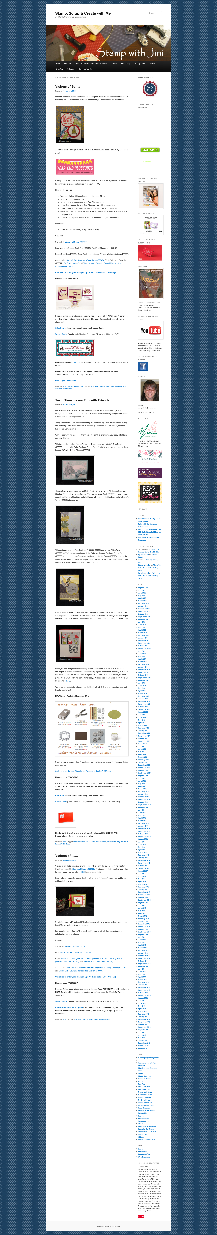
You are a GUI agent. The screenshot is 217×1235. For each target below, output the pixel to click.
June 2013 (142, 1003)
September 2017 (144, 868)
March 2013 (142, 1011)
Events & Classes (145, 1079)
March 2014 (142, 979)
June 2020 (142, 781)
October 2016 (143, 897)
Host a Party (125, 63)
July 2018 (141, 842)
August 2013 (143, 998)
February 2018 (143, 855)
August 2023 (143, 680)
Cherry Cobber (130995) (116, 967)
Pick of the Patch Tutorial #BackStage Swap (149, 567)
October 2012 (143, 1024)
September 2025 (144, 616)
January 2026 (143, 606)
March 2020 (142, 789)
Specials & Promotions (75, 386)
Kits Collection (144, 1089)
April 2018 (142, 849)
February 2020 (143, 791)
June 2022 (142, 717)
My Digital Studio (145, 1100)
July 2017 (141, 873)
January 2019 (143, 826)
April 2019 (142, 818)
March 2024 (142, 661)
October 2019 (143, 802)
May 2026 (141, 595)
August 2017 (143, 871)
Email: (143, 141)
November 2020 (144, 767)
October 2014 (143, 961)
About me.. (68, 63)
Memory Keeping (144, 1097)
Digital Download (144, 1076)
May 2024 (141, 656)
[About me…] (150, 390)
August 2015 (143, 934)
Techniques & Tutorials (147, 1131)
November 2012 (144, 1022)
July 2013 (141, 1000)
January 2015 (143, 953)
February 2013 (143, 1014)
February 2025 (143, 635)
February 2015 (143, 950)
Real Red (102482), (71, 961)
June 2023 (142, 685)
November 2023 (144, 672)
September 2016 (144, 900)
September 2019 (144, 804)
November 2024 (144, 643)
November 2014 (144, 958)
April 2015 (142, 945)
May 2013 (141, 1006)
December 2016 (144, 892)
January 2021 (143, 762)
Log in (140, 1149)
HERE (67, 680)
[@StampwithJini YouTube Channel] (150, 330)
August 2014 (143, 966)
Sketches (141, 1124)
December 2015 (144, 924)
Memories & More (145, 1092)
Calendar (114, 63)
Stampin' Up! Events (146, 1129)
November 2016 (144, 894)
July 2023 (141, 683)
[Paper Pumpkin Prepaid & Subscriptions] (150, 260)
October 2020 (143, 770)
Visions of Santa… (69, 86)
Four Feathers (101, 841)
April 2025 (142, 630)
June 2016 (142, 908)
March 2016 (142, 916)
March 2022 (142, 725)
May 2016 (141, 910)
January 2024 (143, 667)
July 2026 (141, 590)
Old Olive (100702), (108, 958)
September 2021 (144, 741)
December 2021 (144, 733)
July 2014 (141, 969)
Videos (141, 1137)
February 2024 (143, 664)
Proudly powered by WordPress (108, 1226)
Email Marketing (147, 161)
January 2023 (143, 699)
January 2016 (143, 921)
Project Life (142, 1113)
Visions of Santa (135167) (76, 241)
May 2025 (141, 627)
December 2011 (144, 1043)
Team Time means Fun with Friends (82, 400)
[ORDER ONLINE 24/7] (150, 89)
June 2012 (142, 1035)
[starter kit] (150, 283)
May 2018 (141, 847)
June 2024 (142, 654)
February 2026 (143, 603)
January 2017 (143, 889)
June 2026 (142, 593)
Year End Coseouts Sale (63, 388)
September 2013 (144, 995)
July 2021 (141, 746)
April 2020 (142, 786)
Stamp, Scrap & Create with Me (83, 13)
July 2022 (141, 714)
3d (139, 1060)
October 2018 (143, 834)
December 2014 (144, 955)
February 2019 (143, 823)
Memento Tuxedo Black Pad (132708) (75, 952)
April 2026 (142, 598)
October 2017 (143, 865)
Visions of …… (66, 855)
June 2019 (142, 812)
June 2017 (142, 876)
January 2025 (143, 638)
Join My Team (139, 63)
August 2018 (143, 839)
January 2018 (143, 857)
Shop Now (59, 69)
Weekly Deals (61, 801)
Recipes (141, 1116)
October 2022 (143, 706)
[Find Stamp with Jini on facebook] (143, 370)
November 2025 (144, 611)
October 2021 (143, 738)
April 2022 (142, 722)
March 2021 (142, 757)
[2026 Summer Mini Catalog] (150, 196)
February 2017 (143, 887)
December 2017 (144, 860)
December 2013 (144, 987)
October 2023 (143, 675)
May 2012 (141, 1038)
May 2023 (141, 688)
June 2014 (142, 971)
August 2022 (143, 712)
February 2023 (143, 696)
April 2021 (142, 754)
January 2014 (143, 985)
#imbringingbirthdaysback (148, 1057)
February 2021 (143, 759)
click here (76, 362)
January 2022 (143, 730)
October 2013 (143, 993)
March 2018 (142, 852)
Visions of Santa (120, 386)
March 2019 (142, 820)
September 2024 (144, 648)
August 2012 (143, 1030)
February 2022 (143, 728)
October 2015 (143, 929)
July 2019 (141, 810)
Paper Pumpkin (144, 1108)
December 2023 (144, 669)
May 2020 (141, 783)
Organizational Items (146, 1105)
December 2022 (144, 701)
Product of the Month (146, 1110)
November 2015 (144, 926)
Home (58, 63)
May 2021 (141, 751)
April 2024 (142, 659)
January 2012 (143, 1040)
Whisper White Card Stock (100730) (98, 961)
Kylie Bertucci (143, 554)
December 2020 (144, 765)
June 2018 (142, 844)
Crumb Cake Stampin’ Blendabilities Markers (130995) (81, 970)
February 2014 (143, 982)
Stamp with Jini (144, 565)
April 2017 (142, 881)
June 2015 (142, 940)
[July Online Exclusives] (150, 225)
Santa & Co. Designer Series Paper (85, 1019)
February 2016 (143, 918)
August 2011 (143, 1048)
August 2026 (143, 587)
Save (142, 1216)
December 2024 (144, 640)
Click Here (59, 328)
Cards (64, 386)
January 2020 (143, 794)
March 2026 (142, 601)
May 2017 (141, 879)
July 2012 (141, 1032)
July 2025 (141, 622)
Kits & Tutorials (144, 1086)
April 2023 (142, 691)
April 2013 (142, 1008)
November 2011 (144, 1045)
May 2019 (141, 815)
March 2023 (142, 693)
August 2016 (143, 902)
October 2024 (143, 646)
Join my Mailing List (85, 69)
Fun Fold (141, 1084)
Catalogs (70, 69)
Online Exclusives (145, 1102)
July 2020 (141, 778)
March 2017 (142, 884)
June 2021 (142, 749)
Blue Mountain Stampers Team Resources (91, 63)
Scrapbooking (143, 1121)
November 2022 (144, 704)
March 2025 (142, 632)
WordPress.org (144, 1157)
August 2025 (143, 619)
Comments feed (144, 1154)
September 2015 (144, 932)
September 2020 (144, 773)
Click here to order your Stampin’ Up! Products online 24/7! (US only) (83, 771)
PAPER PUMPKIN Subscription (69, 1007)
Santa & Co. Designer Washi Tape (102, 386)
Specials (152, 63)
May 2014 (141, 974)
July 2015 (141, 937)
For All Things (90, 841)
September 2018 (144, 836)
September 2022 (144, 709)
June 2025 (142, 624)
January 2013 (143, 1016)
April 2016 (142, 913)
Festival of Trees (79, 841)
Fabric (140, 1081)
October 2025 (143, 614)
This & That (142, 1134)
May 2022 (141, 720)
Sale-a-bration (143, 1118)
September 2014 (144, 963)
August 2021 (143, 744)
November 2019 (144, 799)
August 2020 (143, 775)
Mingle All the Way (113, 841)
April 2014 (142, 977)
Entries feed (142, 1151)
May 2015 (141, 942)
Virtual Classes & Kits (146, 1139)
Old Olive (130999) (71, 263)
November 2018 (144, 831)
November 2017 (144, 863)
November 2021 (144, 736)
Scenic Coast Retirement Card (149, 529)
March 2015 (142, 948)
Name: (143, 133)
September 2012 (144, 1027)
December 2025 (144, 609)
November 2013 (144, 990)
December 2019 (144, 796)
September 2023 (144, 677)
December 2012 (144, 1019)
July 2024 (141, 651)
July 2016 (141, 905)
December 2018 (144, 828)
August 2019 (143, 807)
